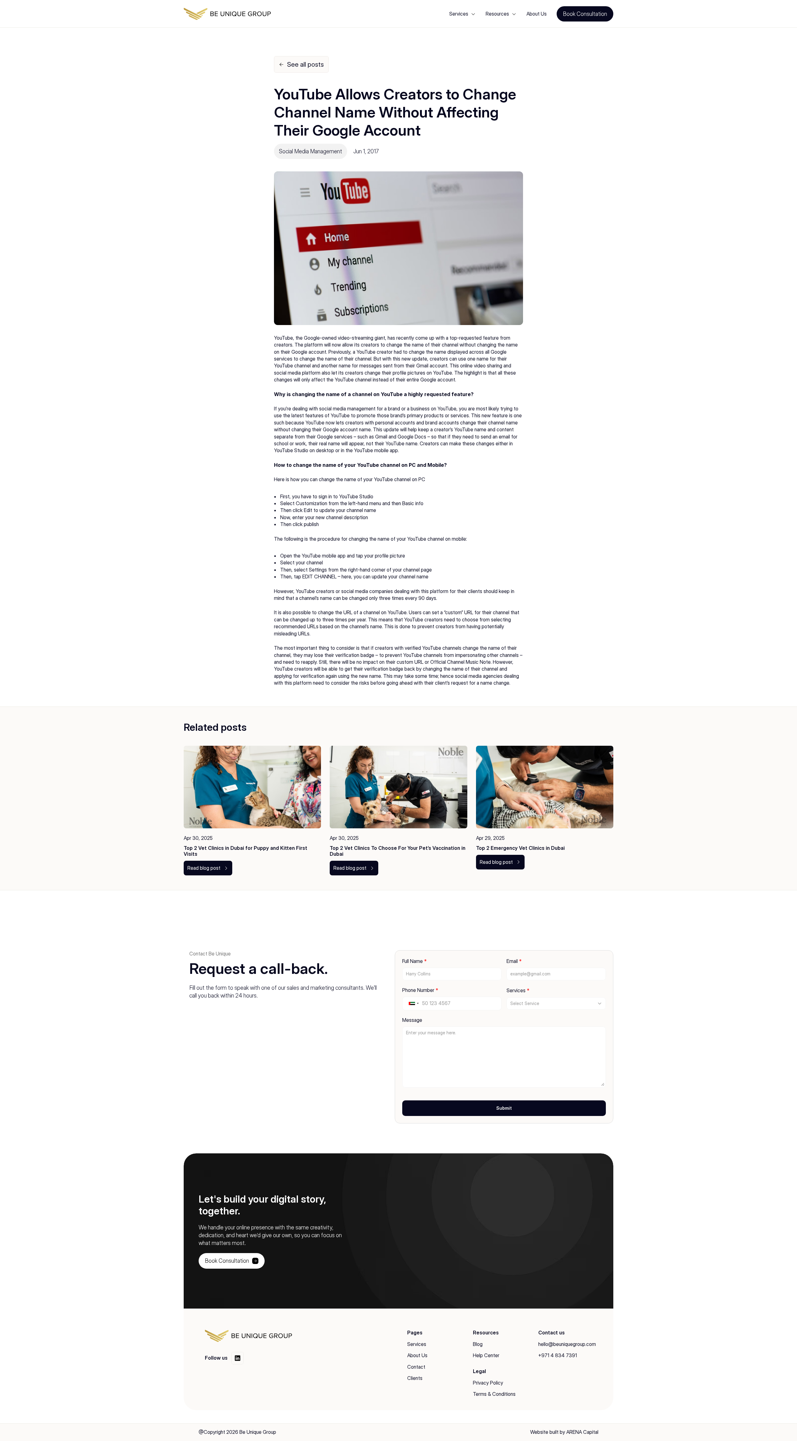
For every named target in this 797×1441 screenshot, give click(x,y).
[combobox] (413, 1003)
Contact (416, 1367)
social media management (347, 408)
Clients (414, 1378)
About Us (536, 14)
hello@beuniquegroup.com (567, 1344)
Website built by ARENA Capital (564, 1432)
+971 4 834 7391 (557, 1355)
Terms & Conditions (494, 1394)
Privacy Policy (488, 1383)
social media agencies (478, 676)
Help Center (486, 1355)
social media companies (367, 591)
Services (416, 1344)
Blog (478, 1344)
